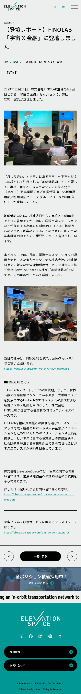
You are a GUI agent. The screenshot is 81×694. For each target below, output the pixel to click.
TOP (6, 62)
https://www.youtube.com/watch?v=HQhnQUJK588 (36, 368)
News (15, 62)
